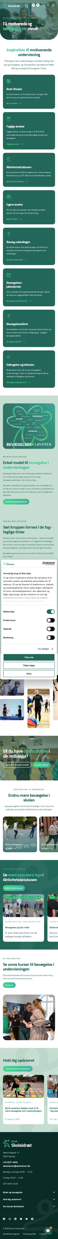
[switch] (51, 620)
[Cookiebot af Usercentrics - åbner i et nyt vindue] (42, 563)
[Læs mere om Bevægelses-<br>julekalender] (29, 287)
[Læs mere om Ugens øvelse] (29, 207)
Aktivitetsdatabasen (14, 888)
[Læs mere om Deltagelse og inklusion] (29, 369)
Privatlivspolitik (29, 1234)
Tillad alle (29, 657)
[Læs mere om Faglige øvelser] (29, 130)
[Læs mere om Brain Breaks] (29, 92)
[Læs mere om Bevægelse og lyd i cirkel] (23, 918)
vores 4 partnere (17, 578)
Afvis (29, 673)
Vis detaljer (43, 649)
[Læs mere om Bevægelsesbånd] (29, 328)
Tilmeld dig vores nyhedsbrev (17, 1068)
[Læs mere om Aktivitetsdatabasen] (29, 170)
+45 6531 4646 (10, 1162)
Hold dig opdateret (12, 1199)
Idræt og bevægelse (13, 1192)
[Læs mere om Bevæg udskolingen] (29, 246)
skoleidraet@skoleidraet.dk (16, 1166)
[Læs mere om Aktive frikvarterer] (20, 834)
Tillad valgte (29, 665)
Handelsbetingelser (11, 1234)
